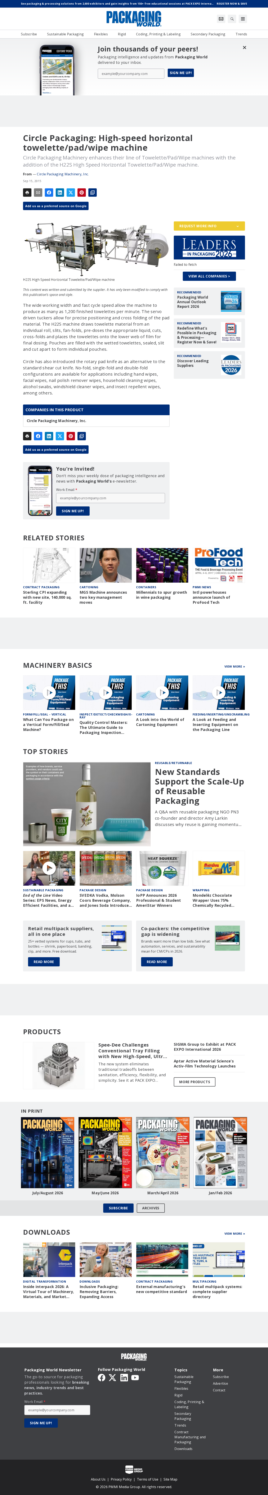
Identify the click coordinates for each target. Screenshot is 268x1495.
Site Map (170, 1479)
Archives (150, 1208)
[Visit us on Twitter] (113, 1377)
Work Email (66, 489)
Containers (146, 587)
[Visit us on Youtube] (135, 1377)
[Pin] (81, 192)
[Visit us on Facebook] (101, 1377)
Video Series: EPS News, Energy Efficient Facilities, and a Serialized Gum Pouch (47, 900)
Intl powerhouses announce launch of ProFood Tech (211, 597)
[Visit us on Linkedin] (124, 1377)
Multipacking (204, 1281)
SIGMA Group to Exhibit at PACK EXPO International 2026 (205, 1047)
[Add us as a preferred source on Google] (92, 192)
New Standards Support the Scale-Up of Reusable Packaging (199, 786)
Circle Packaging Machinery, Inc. (63, 174)
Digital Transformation (44, 1281)
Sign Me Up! (181, 73)
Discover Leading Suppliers (193, 363)
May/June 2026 (105, 1193)
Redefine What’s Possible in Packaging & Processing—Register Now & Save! (196, 335)
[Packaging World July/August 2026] (47, 1152)
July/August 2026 (47, 1193)
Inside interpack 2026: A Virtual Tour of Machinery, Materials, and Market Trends (48, 1291)
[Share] (49, 192)
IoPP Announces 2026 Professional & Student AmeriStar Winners (158, 900)
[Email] (38, 192)
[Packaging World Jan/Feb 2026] (220, 1152)
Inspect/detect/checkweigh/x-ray (106, 715)
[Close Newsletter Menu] (244, 47)
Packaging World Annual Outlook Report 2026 (192, 302)
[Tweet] (71, 192)
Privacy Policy (121, 1479)
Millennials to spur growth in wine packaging (161, 595)
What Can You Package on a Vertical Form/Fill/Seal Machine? (48, 724)
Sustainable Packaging (43, 890)
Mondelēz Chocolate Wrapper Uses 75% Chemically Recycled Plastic (212, 900)
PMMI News (202, 587)
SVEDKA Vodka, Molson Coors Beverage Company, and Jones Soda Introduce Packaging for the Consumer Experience (105, 900)
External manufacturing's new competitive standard (161, 1289)
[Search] (232, 19)
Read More (44, 961)
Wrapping (201, 890)
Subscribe (118, 1208)
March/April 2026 (162, 1193)
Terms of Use (147, 1479)
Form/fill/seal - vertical (44, 714)
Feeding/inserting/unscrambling (221, 714)
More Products (194, 1082)
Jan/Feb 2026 (220, 1193)
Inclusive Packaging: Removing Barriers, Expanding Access (99, 1291)
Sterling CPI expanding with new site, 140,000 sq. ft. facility (47, 597)
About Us (98, 1479)
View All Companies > (209, 276)
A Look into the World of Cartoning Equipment (160, 722)
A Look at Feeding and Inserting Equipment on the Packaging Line (215, 724)
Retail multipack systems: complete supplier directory (217, 1291)
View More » (234, 666)
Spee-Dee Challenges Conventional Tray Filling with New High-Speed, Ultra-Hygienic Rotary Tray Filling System (133, 1051)
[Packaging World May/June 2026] (105, 1152)
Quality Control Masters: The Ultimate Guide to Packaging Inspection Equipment (104, 727)
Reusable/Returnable (173, 763)
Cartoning (89, 587)
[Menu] (243, 19)
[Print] (27, 192)
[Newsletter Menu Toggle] (221, 19)
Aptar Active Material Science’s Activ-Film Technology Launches (205, 1064)
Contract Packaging (41, 587)
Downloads (90, 1281)
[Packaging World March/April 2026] (162, 1152)
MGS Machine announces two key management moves (103, 597)
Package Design (93, 890)
